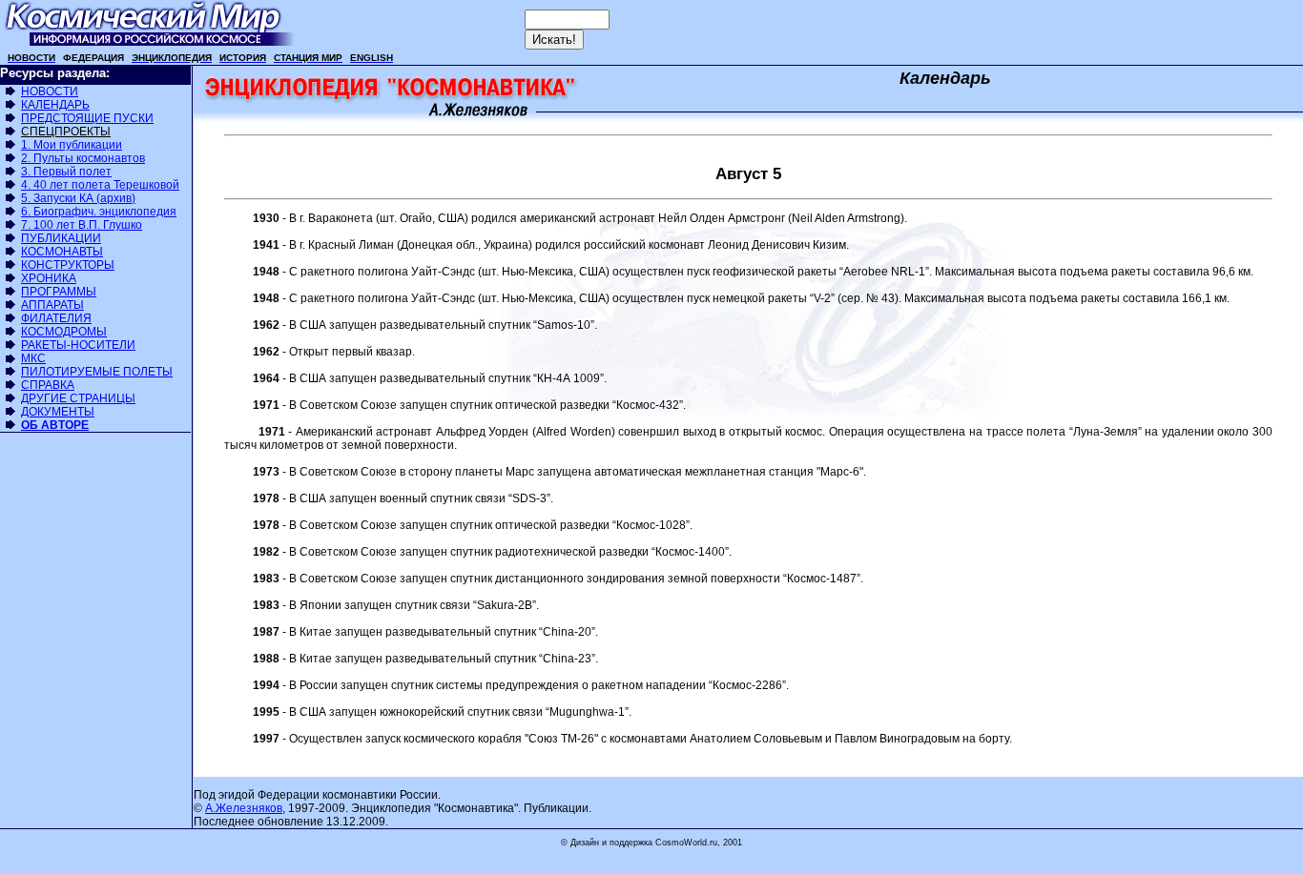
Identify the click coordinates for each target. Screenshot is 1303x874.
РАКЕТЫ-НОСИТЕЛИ (78, 345)
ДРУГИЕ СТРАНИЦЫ (78, 398)
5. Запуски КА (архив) (78, 198)
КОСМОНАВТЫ (62, 251)
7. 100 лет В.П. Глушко (81, 225)
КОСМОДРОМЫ (64, 331)
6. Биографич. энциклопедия (98, 211)
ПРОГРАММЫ (58, 291)
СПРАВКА (47, 385)
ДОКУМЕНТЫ (57, 411)
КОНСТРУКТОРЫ (67, 265)
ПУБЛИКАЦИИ (61, 238)
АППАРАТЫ (52, 305)
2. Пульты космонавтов (83, 158)
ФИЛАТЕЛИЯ (56, 318)
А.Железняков (243, 808)
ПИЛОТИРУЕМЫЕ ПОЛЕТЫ (97, 371)
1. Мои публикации (71, 145)
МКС (33, 358)
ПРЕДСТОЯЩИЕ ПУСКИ (87, 118)
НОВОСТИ (49, 91)
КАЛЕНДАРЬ (55, 105)
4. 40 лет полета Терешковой (100, 185)
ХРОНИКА (48, 278)
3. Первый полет (66, 171)
